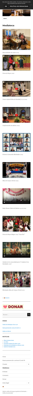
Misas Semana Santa (9, 340)
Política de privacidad (8, 393)
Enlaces (5, 371)
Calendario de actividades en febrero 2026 (14, 345)
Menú (5, 18)
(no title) (6, 342)
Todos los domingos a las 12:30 (10, 324)
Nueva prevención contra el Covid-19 (11, 328)
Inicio (4, 356)
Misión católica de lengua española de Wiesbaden (14, 391)
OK (6, 6)
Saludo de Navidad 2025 (9, 346)
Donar (4, 379)
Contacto (5, 375)
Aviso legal (6, 383)
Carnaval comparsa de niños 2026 (12, 343)
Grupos (5, 364)
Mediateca (6, 368)
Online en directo (7, 331)
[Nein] (31, 5)
